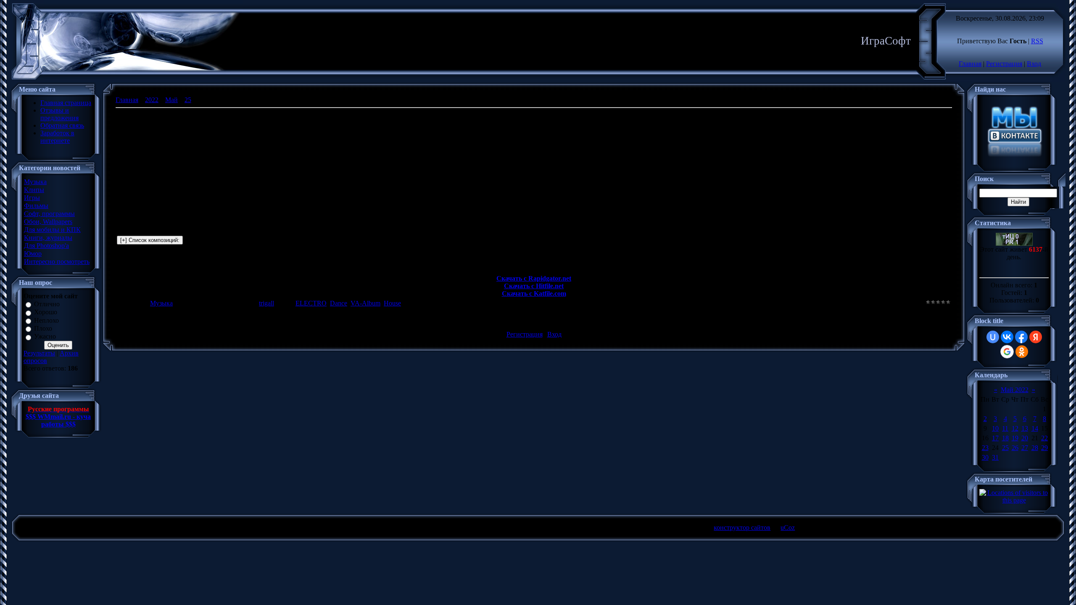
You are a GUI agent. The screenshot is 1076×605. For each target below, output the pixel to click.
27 (1024, 447)
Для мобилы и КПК (52, 229)
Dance (338, 303)
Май (171, 99)
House (392, 303)
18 (1005, 438)
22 (1044, 438)
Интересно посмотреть (57, 261)
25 (188, 99)
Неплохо (46, 320)
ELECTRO (311, 303)
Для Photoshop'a (46, 245)
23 (985, 447)
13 (1024, 428)
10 (995, 428)
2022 (151, 99)
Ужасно (45, 336)
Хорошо (45, 312)
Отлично (47, 304)
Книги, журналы (48, 237)
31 (995, 457)
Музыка (35, 181)
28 (1034, 447)
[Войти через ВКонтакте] (1007, 337)
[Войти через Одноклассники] (1021, 351)
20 (1024, 438)
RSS (1037, 41)
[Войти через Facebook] (1021, 337)
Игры (32, 197)
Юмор (33, 253)
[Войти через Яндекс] (1035, 337)
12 (1015, 428)
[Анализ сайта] (1014, 243)
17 (995, 438)
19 (1015, 438)
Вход (1034, 63)
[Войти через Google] (1007, 351)
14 (1034, 428)
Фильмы (36, 205)
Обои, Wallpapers (48, 221)
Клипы (34, 189)
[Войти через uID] (992, 337)
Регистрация (1004, 63)
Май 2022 (1015, 389)
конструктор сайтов (742, 527)
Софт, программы (49, 213)
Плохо (43, 328)
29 (1044, 447)
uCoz (788, 527)
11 (1005, 428)
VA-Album (365, 303)
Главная (970, 63)
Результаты (39, 353)
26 (1015, 447)
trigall (266, 303)
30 (985, 457)
